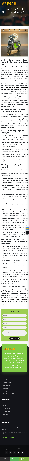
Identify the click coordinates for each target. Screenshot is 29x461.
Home (13, 15)
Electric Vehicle (7, 379)
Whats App (15, 459)
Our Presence (7, 408)
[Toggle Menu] (26, 4)
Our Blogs (5, 405)
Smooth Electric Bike (9, 393)
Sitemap (5, 414)
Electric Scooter (7, 382)
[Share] (27, 232)
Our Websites (6, 411)
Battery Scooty (7, 385)
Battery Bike (6, 391)
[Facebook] (6, 452)
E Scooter (5, 388)
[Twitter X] (10, 452)
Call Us (6, 459)
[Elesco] (27, 228)
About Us (5, 403)
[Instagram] (14, 452)
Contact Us (6, 417)
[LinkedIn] (22, 452)
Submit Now (13, 338)
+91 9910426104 (8, 437)
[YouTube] (18, 452)
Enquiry (25, 459)
